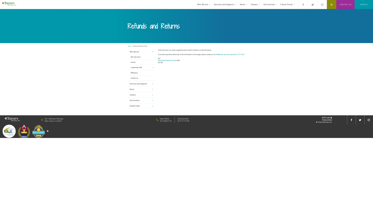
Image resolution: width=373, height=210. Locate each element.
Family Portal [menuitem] (134, 106)
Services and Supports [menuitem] (138, 84)
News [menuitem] (132, 89)
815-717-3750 (239, 54)
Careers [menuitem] (133, 95)
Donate (364, 4)
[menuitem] (202, 4)
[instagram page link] (322, 4)
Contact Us (345, 4)
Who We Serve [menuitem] (136, 57)
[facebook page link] (303, 4)
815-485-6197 (166, 121)
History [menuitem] (133, 62)
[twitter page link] (312, 4)
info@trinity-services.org (223, 54)
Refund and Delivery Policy (167, 60)
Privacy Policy (327, 120)
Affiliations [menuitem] (134, 73)
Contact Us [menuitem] (134, 78)
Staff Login (326, 117)
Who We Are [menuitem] (134, 52)
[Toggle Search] (331, 4)
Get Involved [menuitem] (134, 100)
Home (129, 46)
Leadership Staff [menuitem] (136, 67)
